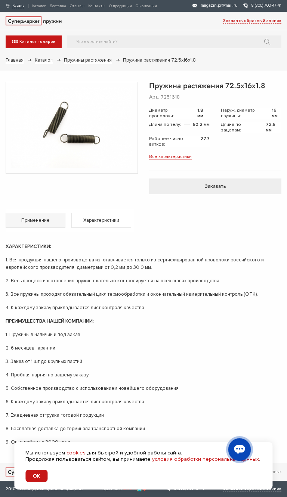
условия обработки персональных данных (205, 459)
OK (36, 476)
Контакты (96, 6)
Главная (15, 60)
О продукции (120, 6)
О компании (146, 6)
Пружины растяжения (88, 60)
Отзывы (77, 6)
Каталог (39, 6)
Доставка (58, 6)
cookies (76, 453)
